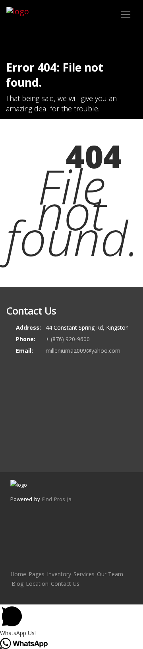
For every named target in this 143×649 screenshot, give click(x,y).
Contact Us (65, 583)
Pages (36, 574)
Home (18, 574)
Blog (17, 583)
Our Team (110, 574)
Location (37, 583)
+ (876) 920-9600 (68, 339)
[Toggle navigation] (125, 15)
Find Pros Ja (57, 499)
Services (84, 574)
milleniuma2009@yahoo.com (83, 350)
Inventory (59, 574)
